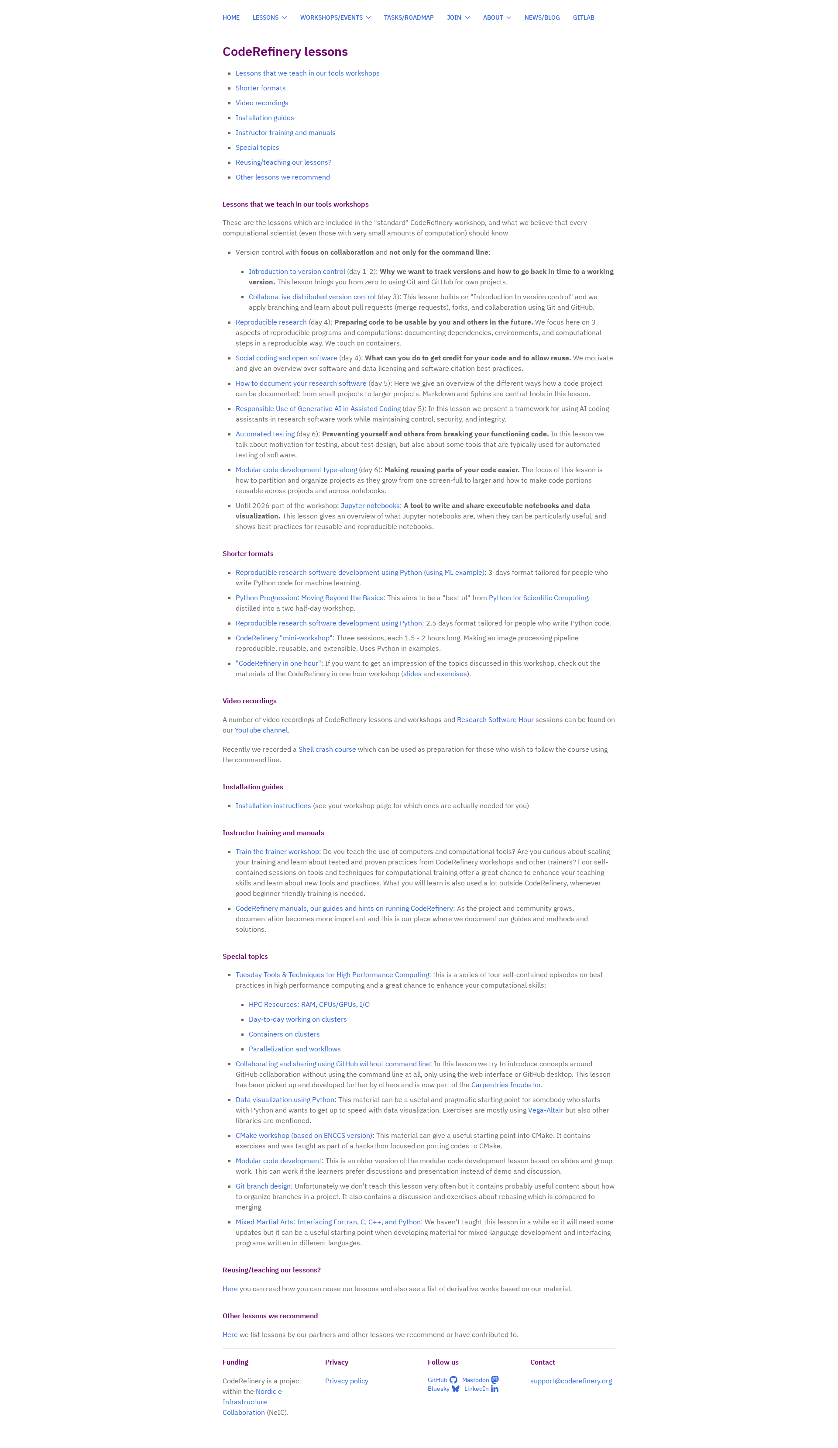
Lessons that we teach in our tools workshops (308, 73)
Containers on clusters (284, 1034)
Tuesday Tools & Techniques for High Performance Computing (332, 974)
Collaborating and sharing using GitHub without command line (333, 1063)
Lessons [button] (265, 17)
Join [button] (454, 17)
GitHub (437, 1380)
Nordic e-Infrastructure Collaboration (254, 1402)
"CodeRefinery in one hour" (278, 663)
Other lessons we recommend (283, 177)
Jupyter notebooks (370, 505)
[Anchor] (373, 203)
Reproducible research (271, 322)
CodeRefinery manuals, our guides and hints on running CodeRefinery (344, 908)
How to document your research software (301, 383)
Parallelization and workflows (295, 1048)
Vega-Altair (545, 1110)
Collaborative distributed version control (312, 296)
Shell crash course (327, 749)
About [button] (493, 17)
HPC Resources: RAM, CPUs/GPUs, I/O (309, 1004)
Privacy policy (346, 1380)
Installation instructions (273, 805)
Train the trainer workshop (277, 851)
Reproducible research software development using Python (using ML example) (360, 572)
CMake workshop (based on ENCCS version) (304, 1135)
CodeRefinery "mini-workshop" (284, 637)
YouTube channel (261, 730)
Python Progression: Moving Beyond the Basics (309, 597)
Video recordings (262, 102)
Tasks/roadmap (409, 17)
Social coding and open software (286, 357)
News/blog (542, 17)
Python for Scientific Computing (538, 597)
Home (231, 17)
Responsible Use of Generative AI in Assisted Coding (318, 408)
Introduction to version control (297, 271)
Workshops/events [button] (331, 17)
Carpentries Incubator (506, 1084)
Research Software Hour (495, 719)
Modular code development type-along (296, 469)
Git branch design (263, 1186)
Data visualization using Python (285, 1099)
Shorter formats (261, 87)
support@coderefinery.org (571, 1380)
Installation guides (265, 117)
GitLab (583, 17)
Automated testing (265, 433)
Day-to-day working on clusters (298, 1019)
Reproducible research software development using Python (329, 623)
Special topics (257, 147)
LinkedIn (476, 1389)
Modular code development (279, 1160)
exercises (452, 673)
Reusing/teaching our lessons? (284, 162)
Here (230, 1288)
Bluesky (439, 1389)
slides (412, 673)
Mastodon (475, 1380)
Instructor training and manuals (286, 132)
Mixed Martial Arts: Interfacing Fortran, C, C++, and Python (328, 1221)
